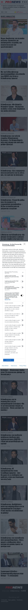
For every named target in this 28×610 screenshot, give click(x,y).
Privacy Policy (22, 365)
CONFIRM (8, 360)
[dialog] (14, 305)
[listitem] (14, 272)
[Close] (24, 244)
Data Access (14, 365)
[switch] (22, 276)
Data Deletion (5, 365)
